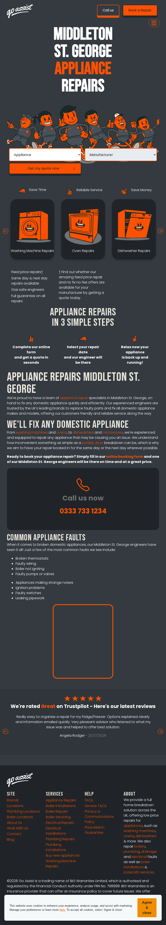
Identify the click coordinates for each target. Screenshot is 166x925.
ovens (61, 432)
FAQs (89, 800)
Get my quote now (43, 168)
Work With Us (17, 828)
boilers (139, 846)
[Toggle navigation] (154, 23)
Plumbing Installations (56, 847)
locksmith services (139, 872)
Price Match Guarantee (94, 830)
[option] (32, 229)
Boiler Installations (61, 805)
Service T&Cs (96, 805)
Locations (15, 805)
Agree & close (147, 908)
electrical (139, 856)
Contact (14, 833)
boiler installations (137, 864)
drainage (149, 851)
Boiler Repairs (57, 811)
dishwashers (83, 432)
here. (62, 909)
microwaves (112, 432)
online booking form (124, 456)
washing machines (32, 432)
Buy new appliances (63, 855)
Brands (13, 800)
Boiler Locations (20, 817)
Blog (10, 839)
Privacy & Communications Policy (99, 816)
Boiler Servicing (58, 817)
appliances (133, 825)
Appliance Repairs (61, 800)
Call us (108, 10)
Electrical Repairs (60, 822)
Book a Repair (140, 10)
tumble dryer (92, 442)
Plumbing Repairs (60, 839)
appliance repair (74, 397)
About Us (14, 822)
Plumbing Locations (23, 811)
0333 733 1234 (83, 511)
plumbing (132, 851)
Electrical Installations (56, 831)
